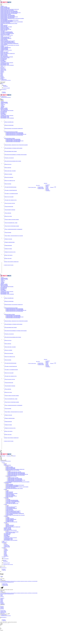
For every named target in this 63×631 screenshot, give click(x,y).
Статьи (1, 591)
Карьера (1, 601)
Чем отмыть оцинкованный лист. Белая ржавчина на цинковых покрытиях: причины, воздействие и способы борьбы (18, 581)
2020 (1, 579)
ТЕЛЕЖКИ (8, 517)
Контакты (1, 602)
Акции (1, 595)
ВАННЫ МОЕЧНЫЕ (9, 466)
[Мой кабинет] (0, 451)
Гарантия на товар (3, 612)
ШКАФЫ (7, 524)
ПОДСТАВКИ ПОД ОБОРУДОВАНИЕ (12, 531)
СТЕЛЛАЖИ (8, 499)
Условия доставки (3, 611)
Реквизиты (2, 607)
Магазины (2, 606)
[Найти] (1, 5)
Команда (1, 599)
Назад (6, 463)
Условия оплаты (2, 610)
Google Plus (4, 92)
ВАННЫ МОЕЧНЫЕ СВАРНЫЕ (13, 477)
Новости (1, 598)
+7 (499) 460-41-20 (3, 79)
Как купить (6, 544)
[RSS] (0, 571)
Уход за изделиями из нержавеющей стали (7, 593)
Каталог (5, 464)
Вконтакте (3, 569)
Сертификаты (2, 603)
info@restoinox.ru (3, 89)
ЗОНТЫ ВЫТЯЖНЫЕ (9, 484)
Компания (5, 549)
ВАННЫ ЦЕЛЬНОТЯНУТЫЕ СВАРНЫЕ (14, 471)
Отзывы (1, 600)
